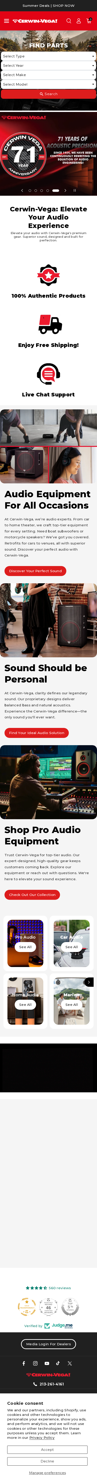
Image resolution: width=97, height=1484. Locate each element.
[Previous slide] (22, 190)
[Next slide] (65, 190)
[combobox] (48, 56)
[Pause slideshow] (74, 190)
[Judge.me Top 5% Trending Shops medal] (70, 1307)
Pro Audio (25, 937)
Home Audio (25, 994)
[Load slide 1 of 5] (30, 190)
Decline (47, 1461)
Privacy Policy (42, 1437)
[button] (7, 21)
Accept (47, 1449)
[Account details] (79, 21)
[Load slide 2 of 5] (36, 190)
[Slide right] (89, 982)
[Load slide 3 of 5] (42, 190)
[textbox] (48, 56)
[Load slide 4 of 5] (48, 190)
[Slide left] (8, 982)
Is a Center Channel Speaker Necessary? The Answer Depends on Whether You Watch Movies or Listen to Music (47, 1226)
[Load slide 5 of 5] (56, 190)
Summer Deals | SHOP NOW (48, 5)
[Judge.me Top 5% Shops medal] (48, 1307)
